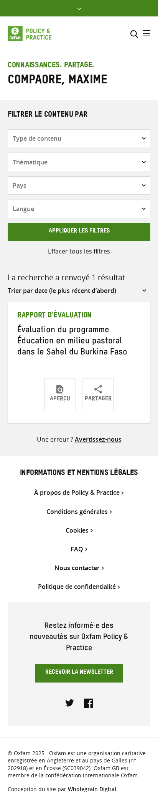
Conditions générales (77, 511)
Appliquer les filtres (79, 231)
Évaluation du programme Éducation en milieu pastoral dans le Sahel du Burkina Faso (72, 342)
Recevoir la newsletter (79, 672)
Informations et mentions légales (79, 474)
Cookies (77, 530)
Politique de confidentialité (77, 586)
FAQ (77, 549)
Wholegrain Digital (92, 789)
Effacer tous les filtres (79, 251)
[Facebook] (88, 702)
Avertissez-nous (98, 439)
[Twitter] (69, 702)
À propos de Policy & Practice (77, 492)
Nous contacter (77, 568)
